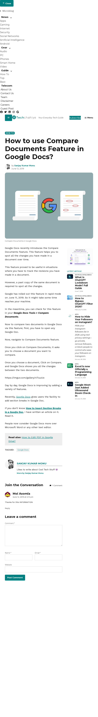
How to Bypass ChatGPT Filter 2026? (84, 302)
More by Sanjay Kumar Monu (30, 473)
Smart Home (7, 62)
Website (8, 565)
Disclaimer (7, 101)
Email (38, 553)
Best (2, 81)
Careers (5, 104)
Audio (3, 51)
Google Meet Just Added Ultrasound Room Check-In (83, 390)
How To (4, 74)
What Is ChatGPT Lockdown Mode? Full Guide (81, 283)
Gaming (4, 24)
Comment (10, 523)
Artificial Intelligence (12, 39)
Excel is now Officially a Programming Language (83, 370)
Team (4, 97)
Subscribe (75, 117)
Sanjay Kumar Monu (24, 165)
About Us (6, 89)
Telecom (6, 85)
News (4, 17)
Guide (5, 70)
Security (5, 32)
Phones (4, 59)
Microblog (8, 10)
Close (8, 3)
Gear (4, 47)
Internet (5, 28)
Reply (7, 508)
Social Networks (9, 36)
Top (2, 78)
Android (4, 43)
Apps (3, 20)
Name (8, 553)
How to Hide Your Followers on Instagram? (84, 319)
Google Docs (23, 396)
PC (1, 55)
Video (3, 66)
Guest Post (7, 108)
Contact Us (7, 93)
